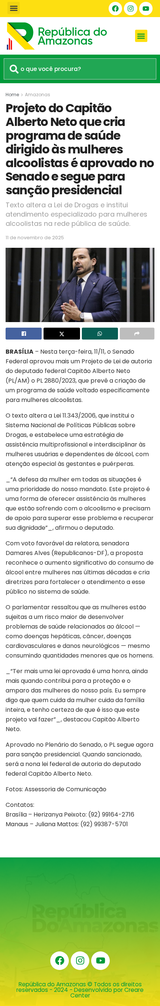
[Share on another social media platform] (137, 334)
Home (12, 94)
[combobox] (80, 68)
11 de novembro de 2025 (35, 237)
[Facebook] (115, 8)
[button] (13, 8)
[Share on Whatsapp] (100, 334)
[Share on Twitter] (62, 334)
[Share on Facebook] (24, 334)
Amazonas (37, 94)
